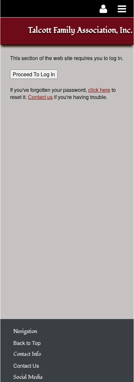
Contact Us (26, 365)
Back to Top (27, 343)
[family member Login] (103, 8)
